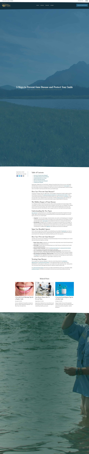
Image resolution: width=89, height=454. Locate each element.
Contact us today (35, 269)
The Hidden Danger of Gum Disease (41, 176)
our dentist (65, 196)
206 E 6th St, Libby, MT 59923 (7, 0)
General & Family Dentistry (35, 89)
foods (36, 255)
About (37, 5)
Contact (52, 5)
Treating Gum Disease (38, 182)
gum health (66, 185)
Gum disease (34, 212)
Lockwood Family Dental (62, 194)
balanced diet (60, 197)
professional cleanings (54, 248)
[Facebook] (17, 176)
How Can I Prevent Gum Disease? (41, 175)
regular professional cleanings (49, 194)
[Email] (23, 176)
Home (28, 89)
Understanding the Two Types (40, 178)
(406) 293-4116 (80, 0)
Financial (47, 5)
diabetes (48, 226)
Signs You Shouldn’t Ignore (39, 179)
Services (42, 5)
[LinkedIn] (21, 176)
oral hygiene (45, 220)
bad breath (64, 231)
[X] (19, 176)
